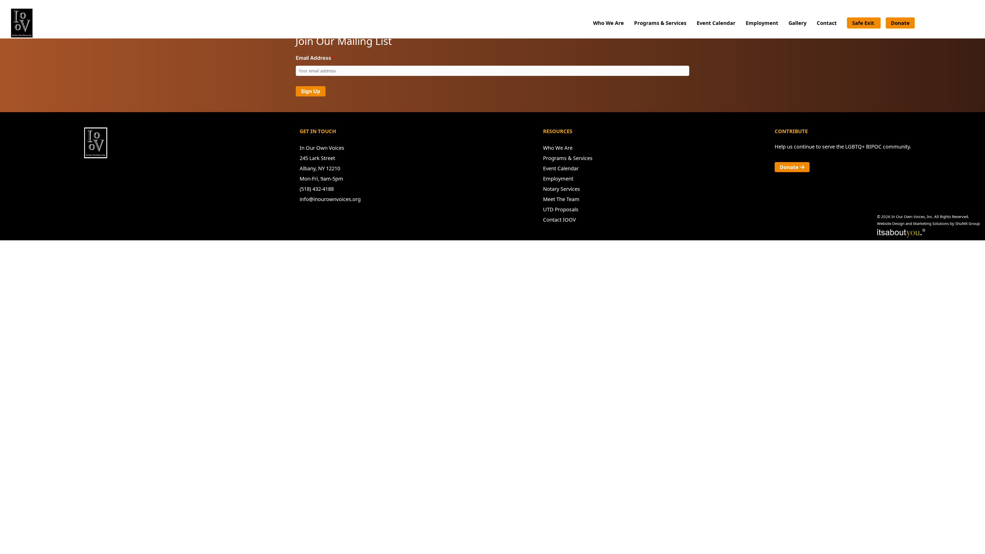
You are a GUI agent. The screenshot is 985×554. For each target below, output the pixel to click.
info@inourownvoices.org (330, 199)
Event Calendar (716, 22)
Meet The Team (561, 199)
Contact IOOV (559, 219)
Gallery (797, 22)
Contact (827, 22)
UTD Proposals (560, 209)
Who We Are (608, 22)
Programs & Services (660, 22)
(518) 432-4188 (317, 188)
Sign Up (310, 91)
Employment (762, 22)
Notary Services (561, 188)
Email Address (313, 58)
